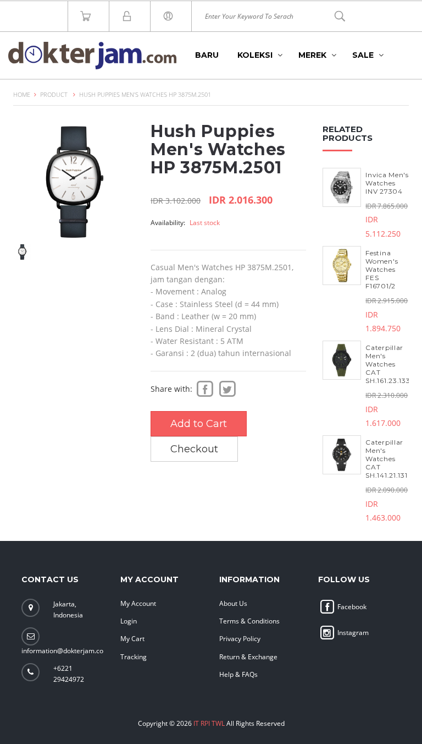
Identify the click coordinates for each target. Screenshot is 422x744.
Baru (207, 55)
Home (21, 94)
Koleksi (255, 55)
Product (54, 94)
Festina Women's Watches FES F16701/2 (381, 269)
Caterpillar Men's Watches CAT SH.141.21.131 (386, 458)
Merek (312, 55)
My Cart (132, 638)
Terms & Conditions (249, 621)
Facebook (351, 606)
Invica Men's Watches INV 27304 (386, 183)
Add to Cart (198, 424)
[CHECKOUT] (129, 16)
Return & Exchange (248, 656)
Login (128, 621)
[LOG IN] (171, 16)
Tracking (133, 656)
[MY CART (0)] (88, 16)
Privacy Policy (239, 638)
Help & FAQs (238, 674)
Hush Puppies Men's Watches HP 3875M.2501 (145, 94)
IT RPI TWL (209, 723)
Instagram (352, 632)
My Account (138, 603)
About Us (233, 603)
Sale (363, 55)
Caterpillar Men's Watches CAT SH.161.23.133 (387, 364)
